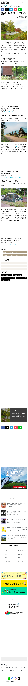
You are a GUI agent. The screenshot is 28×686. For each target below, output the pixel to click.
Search (22, 1)
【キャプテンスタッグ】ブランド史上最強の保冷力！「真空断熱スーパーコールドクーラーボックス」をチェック (17, 512)
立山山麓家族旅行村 (9, 112)
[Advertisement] (14, 346)
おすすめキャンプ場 (5, 280)
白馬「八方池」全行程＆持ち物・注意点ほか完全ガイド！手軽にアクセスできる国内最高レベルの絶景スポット (17, 537)
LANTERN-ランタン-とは (6, 664)
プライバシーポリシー (14, 670)
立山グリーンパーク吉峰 (10, 244)
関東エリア (18, 252)
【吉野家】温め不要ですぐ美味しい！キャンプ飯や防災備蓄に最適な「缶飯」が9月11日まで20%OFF (17, 504)
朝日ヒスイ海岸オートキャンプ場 (12, 177)
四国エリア (18, 255)
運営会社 (23, 670)
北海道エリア (5, 252)
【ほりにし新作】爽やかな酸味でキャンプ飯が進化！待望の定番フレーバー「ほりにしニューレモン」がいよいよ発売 (17, 529)
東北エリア (12, 252)
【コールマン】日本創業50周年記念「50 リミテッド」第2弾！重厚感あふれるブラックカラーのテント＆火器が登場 (16, 521)
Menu (25, 1)
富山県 (2, 275)
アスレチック (8, 275)
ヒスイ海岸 (19, 146)
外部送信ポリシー (4, 670)
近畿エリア (6, 255)
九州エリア (24, 255)
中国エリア (12, 255)
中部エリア (24, 252)
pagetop (14, 659)
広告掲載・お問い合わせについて (8, 666)
